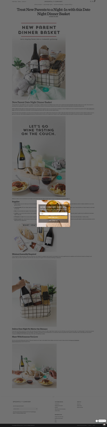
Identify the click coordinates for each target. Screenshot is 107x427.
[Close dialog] (68, 202)
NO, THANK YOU (53, 220)
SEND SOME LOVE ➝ (53, 217)
